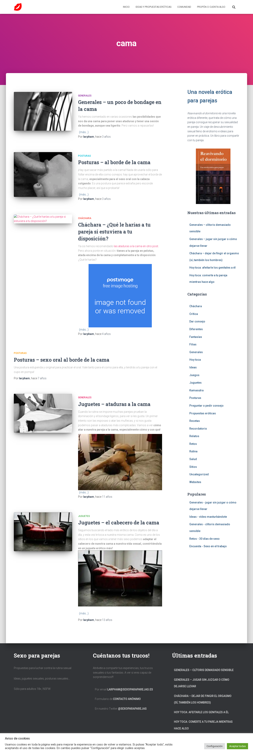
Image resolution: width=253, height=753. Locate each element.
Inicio (126, 7)
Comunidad (184, 7)
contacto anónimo (127, 699)
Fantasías (195, 336)
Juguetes (84, 516)
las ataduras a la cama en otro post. (136, 246)
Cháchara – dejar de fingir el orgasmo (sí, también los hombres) (202, 699)
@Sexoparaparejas (132, 708)
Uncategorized (199, 474)
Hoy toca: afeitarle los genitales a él (212, 267)
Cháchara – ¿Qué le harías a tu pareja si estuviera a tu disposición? (114, 231)
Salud (193, 459)
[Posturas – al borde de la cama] (43, 174)
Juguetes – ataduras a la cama (114, 404)
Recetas (194, 420)
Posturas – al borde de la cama (114, 162)
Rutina (193, 451)
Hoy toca (195, 359)
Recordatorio (198, 428)
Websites (195, 482)
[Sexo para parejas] (18, 7)
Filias (192, 344)
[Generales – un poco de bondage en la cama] (43, 111)
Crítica (193, 313)
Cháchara (84, 218)
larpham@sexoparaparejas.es (130, 689)
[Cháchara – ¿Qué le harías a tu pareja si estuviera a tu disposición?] (43, 218)
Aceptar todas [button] (237, 746)
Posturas (84, 155)
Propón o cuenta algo (211, 7)
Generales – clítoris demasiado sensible (204, 670)
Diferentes (196, 329)
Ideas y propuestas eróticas (153, 7)
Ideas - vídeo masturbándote (208, 516)
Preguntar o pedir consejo (206, 405)
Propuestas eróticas (202, 413)
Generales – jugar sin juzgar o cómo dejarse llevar (201, 683)
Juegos (194, 375)
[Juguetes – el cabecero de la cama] (43, 531)
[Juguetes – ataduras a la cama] (43, 413)
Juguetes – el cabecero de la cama (118, 522)
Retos (193, 443)
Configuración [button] (215, 746)
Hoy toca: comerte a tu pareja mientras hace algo (203, 725)
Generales (85, 95)
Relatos (194, 436)
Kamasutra (196, 390)
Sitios (193, 466)
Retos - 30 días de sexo (204, 538)
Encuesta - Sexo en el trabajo (208, 546)
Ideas (193, 367)
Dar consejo (197, 321)
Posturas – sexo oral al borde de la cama (61, 359)
